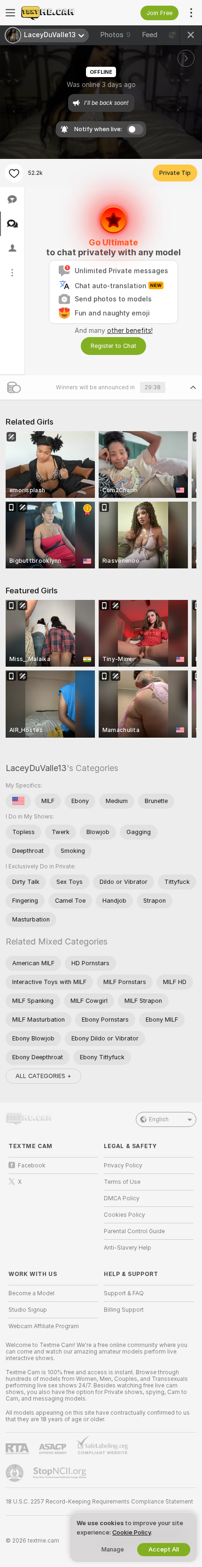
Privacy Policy (123, 1165)
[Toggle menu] (10, 12)
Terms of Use (122, 1182)
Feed (149, 35)
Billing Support (124, 1310)
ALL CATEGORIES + (43, 1075)
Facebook (32, 1165)
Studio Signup (27, 1310)
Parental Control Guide (134, 1231)
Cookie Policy (131, 1532)
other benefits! (130, 330)
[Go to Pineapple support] (15, 1473)
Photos (115, 35)
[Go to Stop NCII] (60, 1473)
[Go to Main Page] (61, 13)
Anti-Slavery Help (127, 1247)
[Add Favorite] (14, 173)
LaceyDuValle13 (36, 768)
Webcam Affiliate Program (43, 1326)
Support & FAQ (124, 1293)
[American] (18, 801)
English (159, 1119)
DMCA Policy (122, 1198)
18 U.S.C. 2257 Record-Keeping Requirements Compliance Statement (99, 1501)
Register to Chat (113, 345)
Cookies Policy (124, 1215)
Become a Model (31, 1293)
